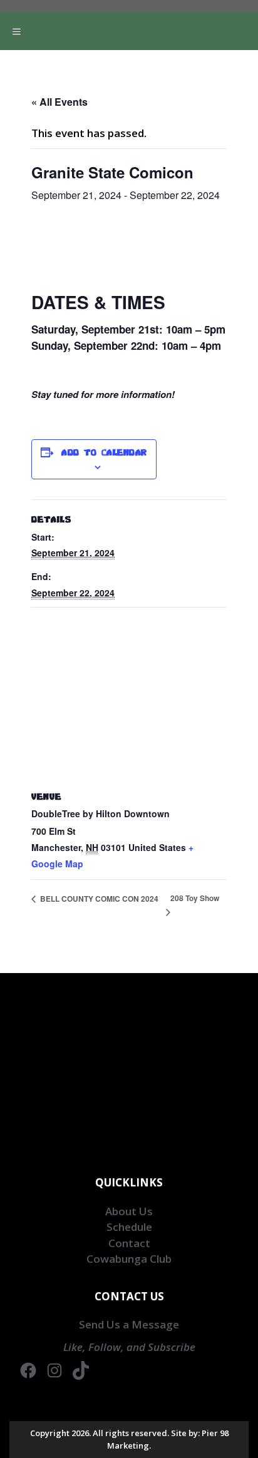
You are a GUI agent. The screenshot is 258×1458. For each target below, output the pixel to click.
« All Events (59, 101)
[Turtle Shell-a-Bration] (135, 53)
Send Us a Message (129, 1324)
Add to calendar (104, 452)
